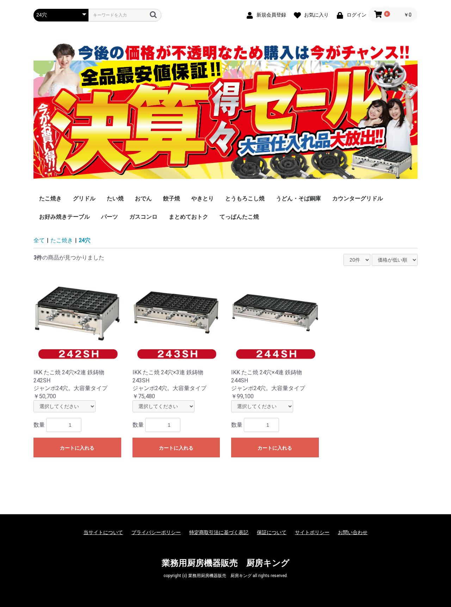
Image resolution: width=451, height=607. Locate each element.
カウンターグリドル (357, 198)
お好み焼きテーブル (64, 216)
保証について (271, 532)
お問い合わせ (352, 532)
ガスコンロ (143, 216)
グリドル (84, 198)
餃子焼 (171, 198)
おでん (143, 198)
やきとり (202, 198)
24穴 (85, 240)
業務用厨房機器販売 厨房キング (226, 563)
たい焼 (115, 198)
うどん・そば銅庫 (298, 198)
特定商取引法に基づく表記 (218, 532)
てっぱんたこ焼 (239, 216)
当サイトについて (103, 532)
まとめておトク (188, 216)
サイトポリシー (312, 532)
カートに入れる (77, 448)
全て (39, 240)
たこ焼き (50, 198)
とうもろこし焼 (245, 198)
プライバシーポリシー (156, 532)
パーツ (109, 216)
